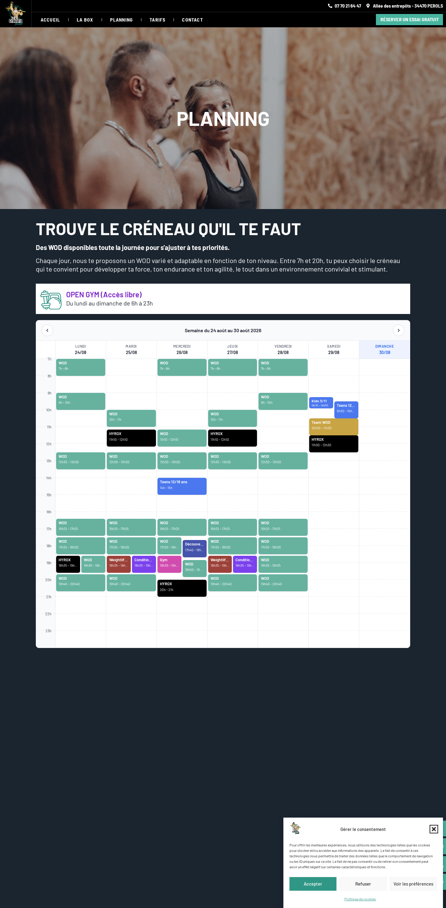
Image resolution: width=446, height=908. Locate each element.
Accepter (313, 883)
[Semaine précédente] (47, 330)
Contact (192, 19)
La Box (85, 19)
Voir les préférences (413, 883)
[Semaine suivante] (398, 330)
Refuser (363, 883)
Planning (121, 19)
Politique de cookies (360, 899)
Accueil (50, 19)
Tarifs (157, 19)
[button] (434, 829)
